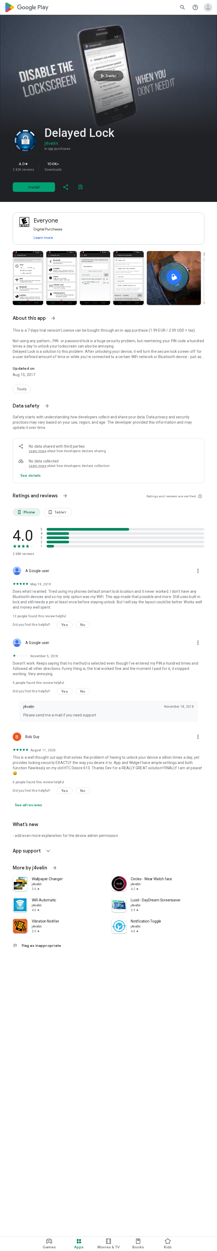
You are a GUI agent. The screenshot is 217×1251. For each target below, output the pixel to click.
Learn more (43, 237)
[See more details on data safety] (30, 475)
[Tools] (22, 389)
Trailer (108, 76)
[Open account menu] (208, 7)
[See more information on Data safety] (46, 406)
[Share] (65, 187)
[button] (28, 278)
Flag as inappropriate (37, 945)
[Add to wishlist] (80, 187)
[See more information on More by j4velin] (54, 867)
